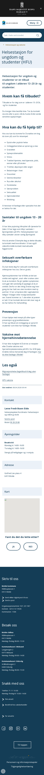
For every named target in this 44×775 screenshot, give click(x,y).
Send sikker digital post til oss (16, 597)
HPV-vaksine (7, 380)
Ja (13, 546)
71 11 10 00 (13, 690)
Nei (30, 546)
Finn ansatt (9, 699)
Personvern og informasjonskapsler (22, 762)
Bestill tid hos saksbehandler (16, 705)
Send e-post (10, 600)
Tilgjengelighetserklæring (22, 766)
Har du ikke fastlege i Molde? (21, 353)
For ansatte (9, 716)
